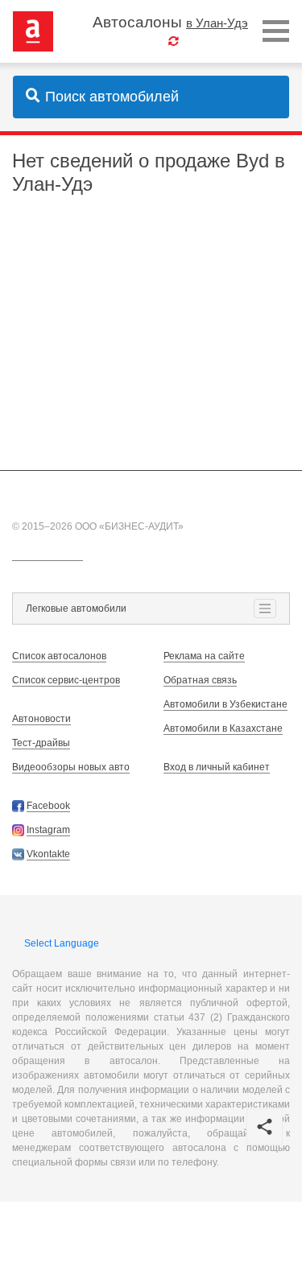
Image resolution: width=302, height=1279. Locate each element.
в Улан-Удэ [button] (217, 23)
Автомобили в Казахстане (223, 728)
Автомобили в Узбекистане (225, 704)
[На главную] (33, 30)
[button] (264, 1126)
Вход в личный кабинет (216, 767)
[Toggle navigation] (275, 32)
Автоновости (41, 718)
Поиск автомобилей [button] (112, 97)
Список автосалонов (59, 656)
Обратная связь (200, 680)
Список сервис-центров (66, 680)
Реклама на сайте (204, 656)
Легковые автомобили (76, 608)
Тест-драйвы (41, 743)
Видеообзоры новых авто (71, 767)
